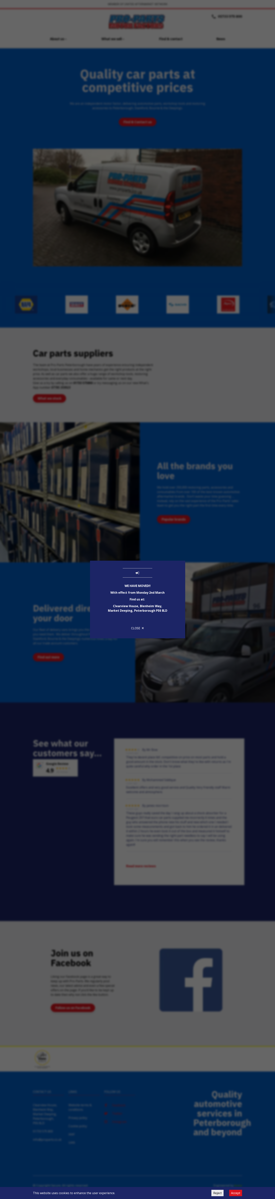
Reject (217, 1193)
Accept (235, 1193)
